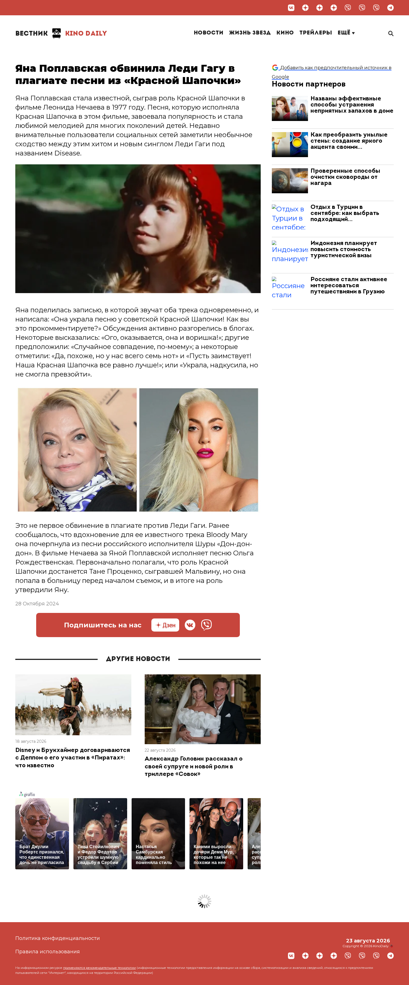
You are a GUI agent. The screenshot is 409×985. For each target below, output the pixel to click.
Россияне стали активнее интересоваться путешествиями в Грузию (349, 285)
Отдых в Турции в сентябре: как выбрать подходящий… (345, 213)
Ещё (344, 33)
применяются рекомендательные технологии (99, 968)
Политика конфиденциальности (57, 938)
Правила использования (47, 952)
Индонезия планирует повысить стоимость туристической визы (344, 249)
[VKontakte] (291, 7)
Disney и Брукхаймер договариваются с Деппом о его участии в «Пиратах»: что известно (72, 758)
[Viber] (348, 7)
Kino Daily (61, 34)
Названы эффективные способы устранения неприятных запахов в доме (352, 105)
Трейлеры (315, 33)
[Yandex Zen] (305, 7)
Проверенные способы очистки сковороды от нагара (345, 177)
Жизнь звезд (250, 33)
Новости (208, 33)
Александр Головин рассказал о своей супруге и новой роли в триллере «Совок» (194, 767)
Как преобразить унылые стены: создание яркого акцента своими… (349, 141)
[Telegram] (390, 7)
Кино (285, 33)
